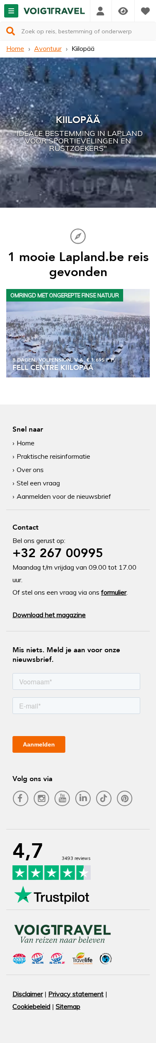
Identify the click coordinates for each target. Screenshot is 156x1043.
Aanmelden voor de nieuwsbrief (64, 496)
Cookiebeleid (31, 1006)
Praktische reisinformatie (53, 456)
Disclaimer (27, 994)
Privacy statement (76, 994)
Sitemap (68, 1006)
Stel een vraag (38, 483)
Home (15, 48)
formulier (113, 592)
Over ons (30, 469)
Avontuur (48, 48)
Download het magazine (49, 615)
